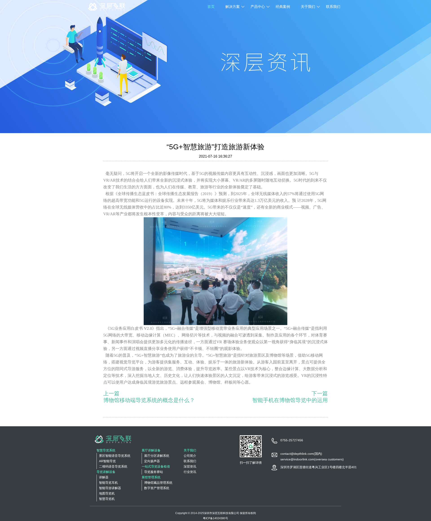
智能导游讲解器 (110, 488)
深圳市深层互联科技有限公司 (221, 513)
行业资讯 (190, 472)
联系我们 (333, 7)
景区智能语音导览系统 (114, 455)
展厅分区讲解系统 (156, 455)
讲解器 (103, 477)
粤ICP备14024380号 (215, 518)
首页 (211, 7)
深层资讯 (190, 466)
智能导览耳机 (108, 482)
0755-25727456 (291, 440)
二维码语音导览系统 (113, 466)
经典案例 (283, 7)
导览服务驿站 (153, 472)
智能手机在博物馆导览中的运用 (290, 400)
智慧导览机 (107, 499)
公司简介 (190, 455)
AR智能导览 (107, 461)
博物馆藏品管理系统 (158, 482)
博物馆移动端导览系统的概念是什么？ (149, 400)
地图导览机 (107, 493)
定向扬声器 (152, 461)
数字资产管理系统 (156, 488)
